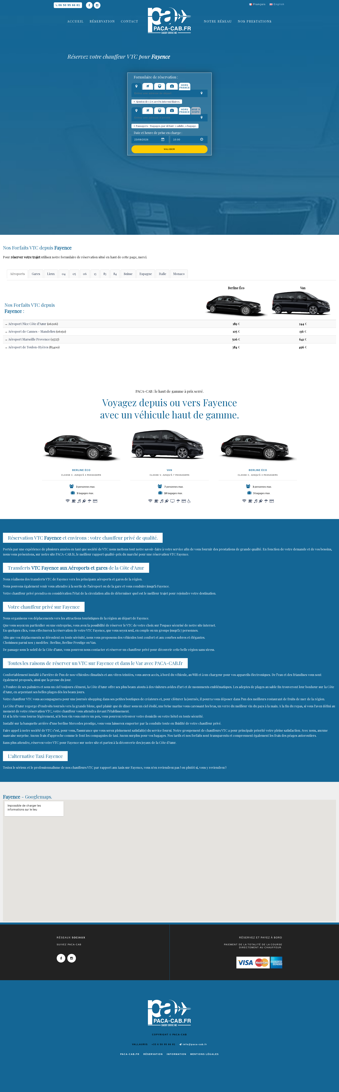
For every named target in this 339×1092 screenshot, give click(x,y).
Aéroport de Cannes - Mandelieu (31, 331)
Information (176, 1054)
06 (85, 274)
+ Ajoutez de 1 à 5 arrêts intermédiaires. (156, 101)
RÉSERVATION (102, 21)
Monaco (179, 274)
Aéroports (17, 274)
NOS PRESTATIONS (255, 21)
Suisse (128, 274)
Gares (36, 274)
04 (64, 274)
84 (115, 274)
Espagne (145, 274)
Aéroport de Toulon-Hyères (28, 347)
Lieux (51, 274)
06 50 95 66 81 (69, 5)
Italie (162, 274)
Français (259, 4)
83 (104, 274)
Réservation (153, 1054)
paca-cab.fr (129, 1054)
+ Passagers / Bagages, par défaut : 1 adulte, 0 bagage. (165, 126)
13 (95, 274)
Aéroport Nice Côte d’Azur (27, 324)
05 (74, 274)
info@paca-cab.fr (194, 1044)
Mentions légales (204, 1054)
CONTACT (129, 21)
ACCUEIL (75, 21)
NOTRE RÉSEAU (218, 21)
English (278, 4)
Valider (169, 149)
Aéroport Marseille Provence (29, 339)
